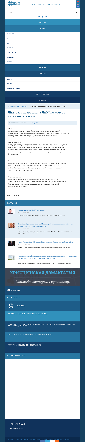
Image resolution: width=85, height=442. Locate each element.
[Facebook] (42, 441)
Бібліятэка (42, 67)
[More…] (56, 441)
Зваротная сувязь (42, 94)
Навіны (42, 28)
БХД (8, 38)
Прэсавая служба (13, 88)
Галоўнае (10, 34)
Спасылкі (42, 100)
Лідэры (9, 79)
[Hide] (58, 441)
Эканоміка (11, 57)
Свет (8, 43)
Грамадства (11, 52)
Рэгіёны (9, 84)
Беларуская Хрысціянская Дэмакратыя (44, 3)
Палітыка (10, 48)
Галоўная (42, 22)
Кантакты (42, 73)
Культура (10, 62)
